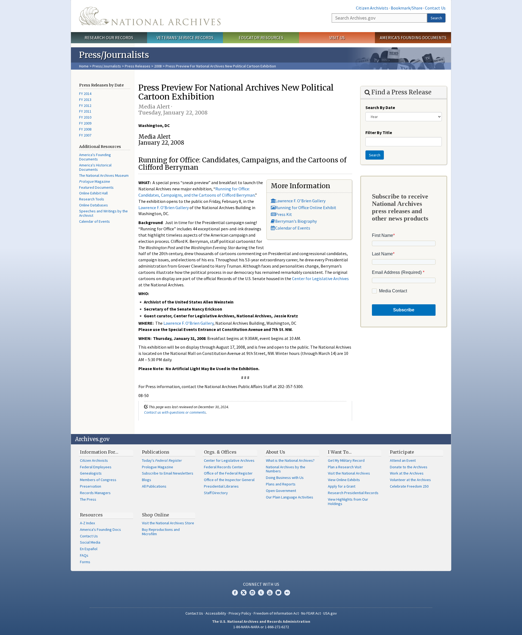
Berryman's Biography (296, 221)
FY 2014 (85, 93)
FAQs (84, 555)
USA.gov (330, 613)
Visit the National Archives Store (168, 523)
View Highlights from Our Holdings (348, 501)
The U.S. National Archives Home (149, 16)
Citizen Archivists (372, 8)
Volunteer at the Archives (410, 479)
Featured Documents (96, 187)
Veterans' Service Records (185, 37)
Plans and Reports (281, 484)
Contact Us (435, 8)
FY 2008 (85, 129)
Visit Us (337, 37)
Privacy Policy (240, 613)
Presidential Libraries (221, 486)
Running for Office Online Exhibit (305, 207)
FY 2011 (85, 111)
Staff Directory (216, 492)
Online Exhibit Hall (93, 193)
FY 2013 (85, 99)
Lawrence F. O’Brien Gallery (300, 200)
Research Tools (91, 199)
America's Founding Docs (100, 529)
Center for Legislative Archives (320, 278)
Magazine (94, 181)
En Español (88, 548)
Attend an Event (403, 460)
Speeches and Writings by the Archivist (103, 213)
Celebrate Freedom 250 (409, 486)
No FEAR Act (311, 613)
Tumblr (261, 592)
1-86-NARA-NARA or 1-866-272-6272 (261, 626)
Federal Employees (95, 466)
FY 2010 (85, 117)
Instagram (252, 592)
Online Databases (93, 205)
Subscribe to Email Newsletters (167, 473)
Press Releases (137, 66)
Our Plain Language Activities (289, 497)
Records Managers (95, 492)
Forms (85, 561)
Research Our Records (109, 37)
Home (84, 66)
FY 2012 (85, 105)
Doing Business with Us (285, 477)
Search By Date (380, 107)
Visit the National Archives (349, 473)
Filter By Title (378, 132)
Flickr (287, 592)
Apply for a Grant (341, 486)
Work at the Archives (407, 473)
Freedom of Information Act (276, 613)
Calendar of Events (94, 221)
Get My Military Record (346, 460)
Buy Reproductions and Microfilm (161, 531)
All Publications (154, 486)
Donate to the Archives (408, 466)
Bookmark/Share (406, 8)
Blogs (146, 479)
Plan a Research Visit (344, 466)
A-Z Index (87, 523)
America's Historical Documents (95, 167)
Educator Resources (261, 37)
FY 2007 (85, 135)
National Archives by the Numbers (285, 469)
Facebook (235, 592)
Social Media (90, 542)
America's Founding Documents (413, 37)
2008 (158, 66)
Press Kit (283, 214)
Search (436, 18)
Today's (162, 460)
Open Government (281, 490)
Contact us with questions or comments (175, 412)
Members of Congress (98, 479)
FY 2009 (85, 123)
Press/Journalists (106, 66)
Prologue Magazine (157, 466)
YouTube (269, 592)
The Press (88, 499)
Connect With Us (261, 584)
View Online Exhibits (344, 479)
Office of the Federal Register (228, 473)
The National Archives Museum (104, 175)
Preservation (90, 486)
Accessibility (216, 613)
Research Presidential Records (353, 492)
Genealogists (91, 473)
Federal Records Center (223, 466)
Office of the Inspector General (229, 479)
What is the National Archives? (290, 460)
